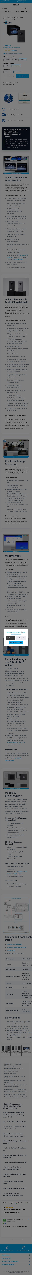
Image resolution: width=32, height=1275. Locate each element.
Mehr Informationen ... (16, 634)
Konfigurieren (10, 638)
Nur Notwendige (21, 638)
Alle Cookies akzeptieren (16, 642)
